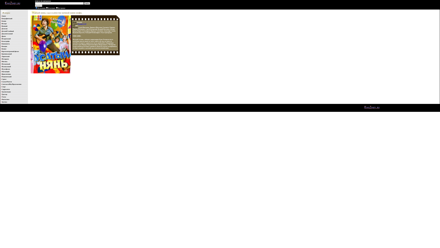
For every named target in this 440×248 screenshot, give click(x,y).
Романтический (6, 77)
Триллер (4, 94)
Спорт (4, 87)
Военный (4, 26)
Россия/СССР (82, 24)
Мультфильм (6, 69)
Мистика (4, 61)
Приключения (6, 74)
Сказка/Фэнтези (7, 82)
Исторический (6, 39)
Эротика (4, 102)
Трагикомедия (6, 92)
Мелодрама (5, 59)
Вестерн (4, 23)
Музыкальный (6, 66)
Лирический (6, 56)
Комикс (4, 49)
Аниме (4, 16)
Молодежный (6, 64)
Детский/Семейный (8, 31)
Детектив (4, 29)
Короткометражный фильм (10, 51)
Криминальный (7, 54)
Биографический (7, 18)
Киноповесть (6, 44)
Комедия (4, 46)
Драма (4, 36)
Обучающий (5, 71)
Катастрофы (6, 41)
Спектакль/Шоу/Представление (11, 84)
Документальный (7, 34)
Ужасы (4, 97)
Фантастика (5, 99)
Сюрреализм (6, 89)
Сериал (4, 79)
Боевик (4, 21)
